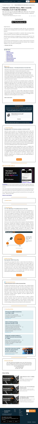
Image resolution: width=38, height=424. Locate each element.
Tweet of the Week (10, 60)
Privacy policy (7, 418)
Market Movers (9, 54)
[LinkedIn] (27, 414)
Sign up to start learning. (7, 195)
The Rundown (4, 184)
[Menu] (36, 1)
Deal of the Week (9, 56)
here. (31, 122)
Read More (19, 159)
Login (28, 1)
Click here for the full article (19, 100)
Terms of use (13, 418)
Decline (16, 421)
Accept (4, 421)
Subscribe (32, 1)
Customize (10, 421)
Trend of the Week (9, 52)
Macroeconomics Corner (11, 58)
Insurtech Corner (9, 55)
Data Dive (8, 51)
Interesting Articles (10, 59)
